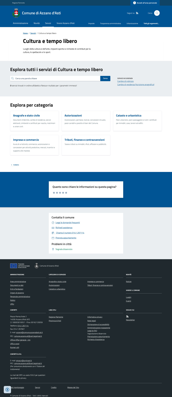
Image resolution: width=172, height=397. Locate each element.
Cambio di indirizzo (125, 81)
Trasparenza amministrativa (110, 23)
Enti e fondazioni (16, 289)
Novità (37, 23)
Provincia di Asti (55, 320)
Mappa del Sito (73, 387)
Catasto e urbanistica (57, 289)
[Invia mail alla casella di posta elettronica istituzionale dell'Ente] (29, 332)
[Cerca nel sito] (156, 13)
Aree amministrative (18, 281)
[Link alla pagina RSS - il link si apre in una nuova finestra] (137, 13)
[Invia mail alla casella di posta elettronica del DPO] (24, 360)
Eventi (128, 301)
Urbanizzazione (132, 23)
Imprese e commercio (95, 281)
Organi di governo (17, 292)
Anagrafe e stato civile (57, 281)
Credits (53, 387)
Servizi (48, 23)
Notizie (128, 281)
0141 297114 (23, 325)
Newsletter (130, 319)
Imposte (91, 23)
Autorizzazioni (54, 285)
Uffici (12, 304)
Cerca (105, 78)
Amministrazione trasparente (98, 327)
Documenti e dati (16, 285)
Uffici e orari (14, 343)
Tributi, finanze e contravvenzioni (100, 285)
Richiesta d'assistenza (95, 339)
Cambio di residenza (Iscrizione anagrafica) (135, 84)
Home (25, 33)
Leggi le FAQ (92, 330)
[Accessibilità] (7, 389)
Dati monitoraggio (17, 387)
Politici (12, 300)
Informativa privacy (94, 316)
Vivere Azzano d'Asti (66, 23)
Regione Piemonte (18, 3)
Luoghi (128, 297)
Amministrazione (20, 23)
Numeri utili (14, 347)
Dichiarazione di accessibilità (98, 324)
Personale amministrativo (20, 296)
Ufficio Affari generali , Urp (20, 339)
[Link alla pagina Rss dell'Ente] (127, 316)
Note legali (91, 320)
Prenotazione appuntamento (98, 336)
